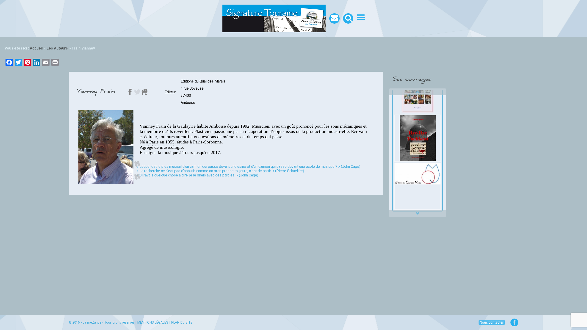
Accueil (36, 48)
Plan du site (181, 322)
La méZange (92, 322)
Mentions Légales (152, 322)
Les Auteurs (57, 48)
